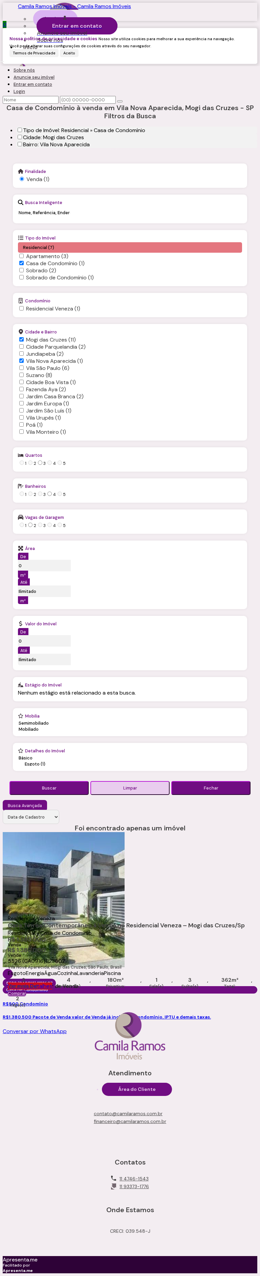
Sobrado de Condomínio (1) (60, 277)
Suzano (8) (39, 375)
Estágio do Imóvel (43, 684)
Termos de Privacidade (34, 53)
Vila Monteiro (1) (46, 431)
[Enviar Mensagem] (120, 101)
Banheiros (35, 486)
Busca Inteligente (43, 202)
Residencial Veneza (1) (53, 308)
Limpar (130, 788)
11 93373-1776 (134, 1186)
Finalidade (35, 171)
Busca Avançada (25, 805)
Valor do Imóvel (41, 623)
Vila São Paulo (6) (47, 368)
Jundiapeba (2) (45, 353)
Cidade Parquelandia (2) (56, 346)
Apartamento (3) (47, 256)
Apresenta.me (20, 1259)
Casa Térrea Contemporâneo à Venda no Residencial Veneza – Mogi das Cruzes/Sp (126, 925)
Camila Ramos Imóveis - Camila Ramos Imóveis (74, 6)
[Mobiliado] (33, 729)
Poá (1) (34, 424)
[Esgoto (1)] (36, 764)
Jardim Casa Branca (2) (55, 396)
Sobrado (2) (41, 270)
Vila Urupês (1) (43, 417)
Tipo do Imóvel (40, 238)
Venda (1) (37, 179)
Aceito (69, 53)
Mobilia (32, 716)
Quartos (33, 455)
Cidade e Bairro (41, 331)
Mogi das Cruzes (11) (51, 339)
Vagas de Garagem (44, 517)
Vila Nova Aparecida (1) (54, 361)
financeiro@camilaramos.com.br (130, 1121)
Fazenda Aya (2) (46, 389)
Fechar (211, 788)
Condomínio (37, 300)
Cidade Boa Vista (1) (51, 382)
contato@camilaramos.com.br (128, 1113)
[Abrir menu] (2, 59)
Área (30, 548)
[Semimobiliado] (33, 723)
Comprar (17, 993)
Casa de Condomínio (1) (55, 263)
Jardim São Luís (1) (48, 410)
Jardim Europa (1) (47, 403)
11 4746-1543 (134, 1179)
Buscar (49, 788)
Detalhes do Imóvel (45, 750)
